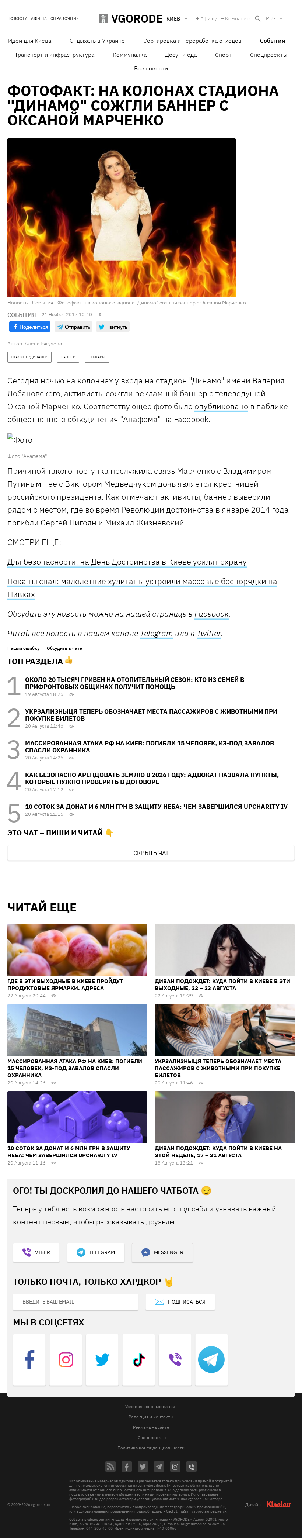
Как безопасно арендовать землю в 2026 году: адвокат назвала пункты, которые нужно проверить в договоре (152, 778)
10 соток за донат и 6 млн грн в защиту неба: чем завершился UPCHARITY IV (156, 807)
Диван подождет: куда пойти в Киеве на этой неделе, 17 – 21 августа (218, 1152)
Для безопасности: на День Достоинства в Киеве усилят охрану (127, 561)
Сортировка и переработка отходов (192, 40)
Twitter (209, 633)
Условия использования (150, 1406)
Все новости (151, 68)
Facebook (211, 613)
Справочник (64, 19)
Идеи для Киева (29, 40)
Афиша (39, 19)
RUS (270, 18)
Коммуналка (130, 54)
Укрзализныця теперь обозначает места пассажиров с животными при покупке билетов (151, 715)
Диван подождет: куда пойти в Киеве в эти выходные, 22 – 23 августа (222, 984)
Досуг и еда (181, 54)
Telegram (156, 633)
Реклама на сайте (151, 1427)
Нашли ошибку (23, 648)
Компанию (237, 18)
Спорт (223, 54)
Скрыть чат (151, 852)
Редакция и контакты (151, 1417)
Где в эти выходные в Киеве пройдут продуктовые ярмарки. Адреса (65, 984)
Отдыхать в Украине (97, 40)
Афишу (208, 18)
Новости (17, 19)
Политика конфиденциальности (151, 1448)
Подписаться (187, 1302)
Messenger (168, 1252)
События (272, 40)
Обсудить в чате (64, 648)
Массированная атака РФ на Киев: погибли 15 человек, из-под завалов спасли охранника (149, 746)
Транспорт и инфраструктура (54, 54)
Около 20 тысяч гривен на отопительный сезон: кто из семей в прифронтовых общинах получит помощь (134, 683)
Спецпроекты (268, 54)
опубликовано (221, 406)
